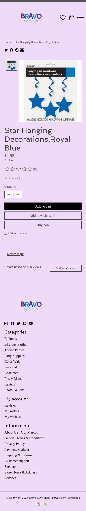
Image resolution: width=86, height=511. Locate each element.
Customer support (16, 461)
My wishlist (12, 417)
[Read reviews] (18, 169)
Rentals (9, 384)
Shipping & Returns (18, 455)
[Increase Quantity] (18, 194)
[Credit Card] (38, 504)
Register (10, 405)
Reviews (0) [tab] (15, 254)
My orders (11, 411)
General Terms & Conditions (24, 438)
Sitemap (10, 466)
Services (10, 478)
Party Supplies (14, 356)
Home (7, 42)
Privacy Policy (14, 444)
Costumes (11, 373)
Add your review (66, 268)
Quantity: (10, 186)
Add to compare (17, 233)
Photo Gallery (14, 390)
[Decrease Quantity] (8, 194)
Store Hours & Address (20, 472)
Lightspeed (73, 497)
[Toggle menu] (80, 17)
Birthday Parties (15, 344)
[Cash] (45, 504)
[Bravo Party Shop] (31, 17)
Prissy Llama (13, 378)
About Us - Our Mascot (20, 432)
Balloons (10, 339)
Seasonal (10, 367)
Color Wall (12, 361)
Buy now (43, 225)
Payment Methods (17, 449)
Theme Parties (14, 350)
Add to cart (43, 206)
